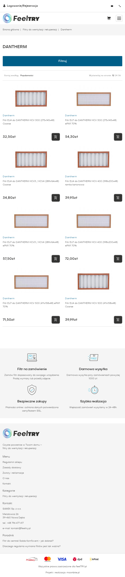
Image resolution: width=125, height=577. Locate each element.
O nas (6, 478)
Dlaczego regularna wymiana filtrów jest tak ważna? (32, 546)
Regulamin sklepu (12, 462)
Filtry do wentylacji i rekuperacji (39, 30)
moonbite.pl (73, 572)
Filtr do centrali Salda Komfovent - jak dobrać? (28, 541)
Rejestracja (30, 6)
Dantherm (66, 30)
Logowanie (14, 6)
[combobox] (103, 6)
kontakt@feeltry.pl (21, 528)
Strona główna (11, 30)
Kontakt (7, 484)
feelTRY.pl (81, 566)
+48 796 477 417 (15, 523)
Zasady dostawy (12, 467)
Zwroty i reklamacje (13, 473)
